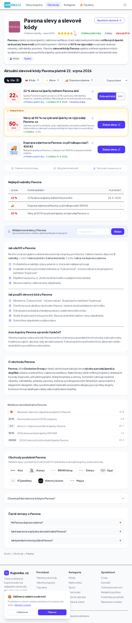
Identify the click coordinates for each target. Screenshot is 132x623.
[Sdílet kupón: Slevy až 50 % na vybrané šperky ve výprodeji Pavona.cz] (92, 118)
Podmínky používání (112, 597)
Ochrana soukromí (111, 587)
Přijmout (52, 612)
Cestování (74, 592)
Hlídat (118, 231)
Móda (14, 58)
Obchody (53, 4)
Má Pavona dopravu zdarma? (66, 522)
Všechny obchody (46, 577)
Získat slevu (109, 124)
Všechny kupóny (45, 582)
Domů (7, 553)
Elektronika (75, 582)
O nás (104, 577)
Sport (72, 587)
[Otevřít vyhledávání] (125, 5)
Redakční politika (110, 592)
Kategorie (69, 4)
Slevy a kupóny (34, 4)
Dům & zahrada (77, 597)
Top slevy (41, 587)
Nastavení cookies (111, 601)
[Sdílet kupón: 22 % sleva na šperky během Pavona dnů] (92, 91)
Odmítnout (22, 612)
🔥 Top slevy (87, 4)
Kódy (31, 80)
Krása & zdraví (76, 601)
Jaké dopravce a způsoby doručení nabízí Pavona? (66, 531)
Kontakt (106, 582)
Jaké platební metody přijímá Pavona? (66, 540)
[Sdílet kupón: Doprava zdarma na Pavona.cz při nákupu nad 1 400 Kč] (92, 143)
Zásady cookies (22, 605)
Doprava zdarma (78, 80)
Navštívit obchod (107, 20)
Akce (51, 80)
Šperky (27, 58)
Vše (12, 80)
